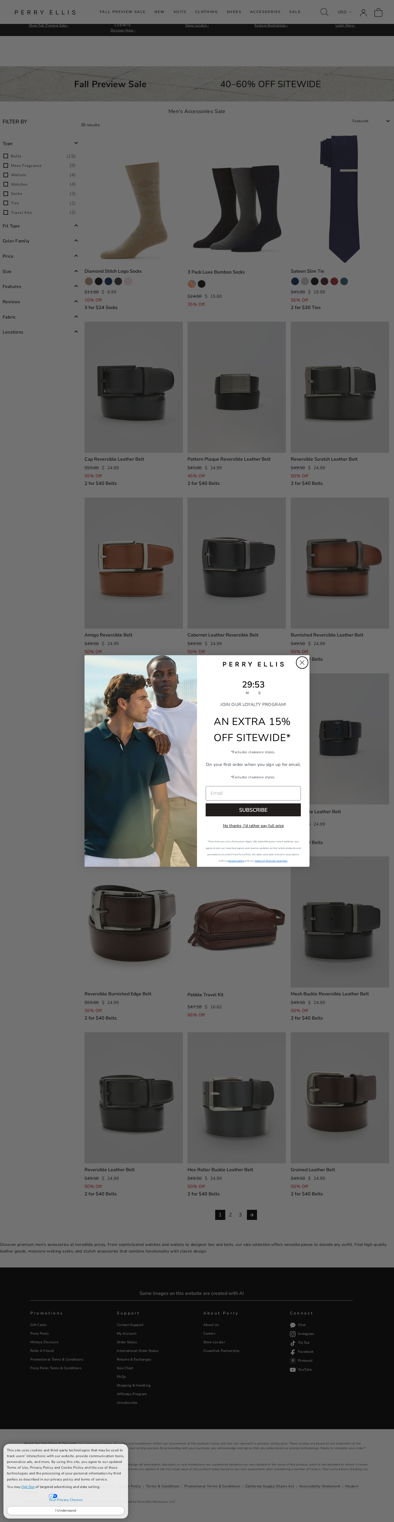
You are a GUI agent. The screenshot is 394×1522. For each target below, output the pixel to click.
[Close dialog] (302, 663)
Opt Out (27, 1487)
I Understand (65, 1510)
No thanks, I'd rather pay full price (253, 825)
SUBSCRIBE (253, 810)
